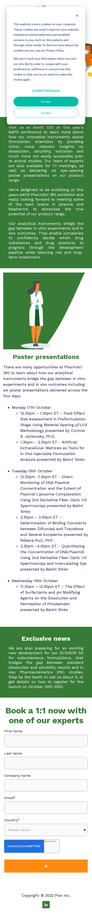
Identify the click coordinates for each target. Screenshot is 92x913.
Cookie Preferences (46, 90)
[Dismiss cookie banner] (77, 16)
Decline (46, 113)
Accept (46, 101)
